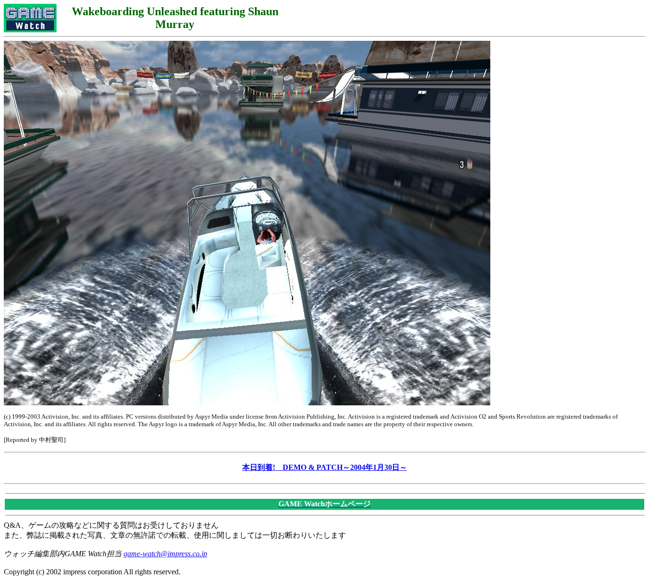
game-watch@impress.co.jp (165, 554)
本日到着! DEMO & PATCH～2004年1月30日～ (324, 467)
